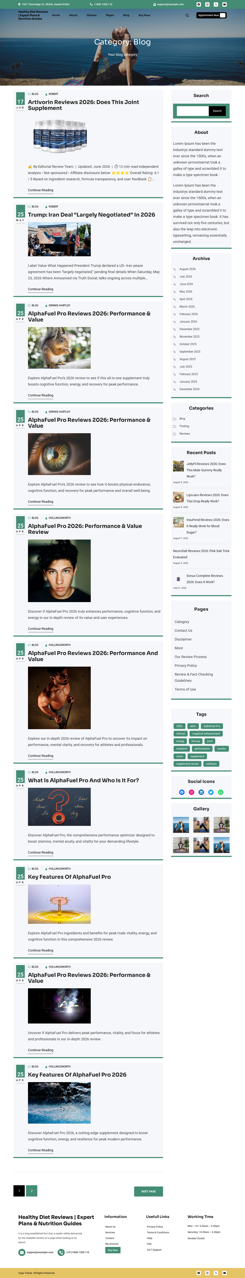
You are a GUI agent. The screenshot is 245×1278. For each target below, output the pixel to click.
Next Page (149, 1191)
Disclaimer (183, 639)
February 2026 (189, 314)
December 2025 (189, 329)
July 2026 (186, 276)
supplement (197, 756)
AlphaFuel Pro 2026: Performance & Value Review (85, 529)
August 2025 (188, 359)
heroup (196, 741)
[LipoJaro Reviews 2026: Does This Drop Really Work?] (178, 498)
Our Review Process (191, 657)
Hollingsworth (60, 518)
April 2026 (186, 299)
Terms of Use (185, 689)
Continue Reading (40, 190)
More (179, 648)
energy (180, 741)
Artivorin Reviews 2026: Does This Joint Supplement (83, 105)
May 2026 (186, 291)
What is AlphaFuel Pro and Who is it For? (83, 780)
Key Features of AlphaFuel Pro (69, 877)
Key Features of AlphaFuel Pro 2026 (77, 1075)
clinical (180, 733)
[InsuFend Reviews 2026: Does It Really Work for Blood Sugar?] (178, 523)
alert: (193, 726)
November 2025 (190, 336)
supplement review (187, 763)
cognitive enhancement (206, 733)
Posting (184, 426)
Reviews (185, 433)
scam (179, 756)
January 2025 (188, 381)
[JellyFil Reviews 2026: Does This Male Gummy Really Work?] (178, 467)
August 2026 (188, 269)
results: (221, 748)
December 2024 (189, 389)
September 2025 (190, 351)
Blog (35, 94)
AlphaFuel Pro (212, 726)
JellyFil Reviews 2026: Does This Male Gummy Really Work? (206, 470)
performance (202, 748)
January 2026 (188, 321)
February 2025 (189, 374)
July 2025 (186, 366)
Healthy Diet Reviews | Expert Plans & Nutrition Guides (33, 15)
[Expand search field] (187, 15)
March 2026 (187, 306)
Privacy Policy (186, 665)
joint (210, 741)
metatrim (181, 748)
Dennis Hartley (59, 305)
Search (217, 111)
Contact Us (183, 630)
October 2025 (188, 344)
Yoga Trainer (25, 1273)
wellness (211, 763)
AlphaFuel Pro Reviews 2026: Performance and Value (93, 656)
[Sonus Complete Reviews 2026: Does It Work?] (178, 579)
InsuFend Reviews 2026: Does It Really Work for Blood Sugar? (208, 526)
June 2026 (186, 284)
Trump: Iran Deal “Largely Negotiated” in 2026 (91, 215)
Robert (53, 94)
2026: (179, 726)
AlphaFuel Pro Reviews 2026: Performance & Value (89, 317)
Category (182, 622)
